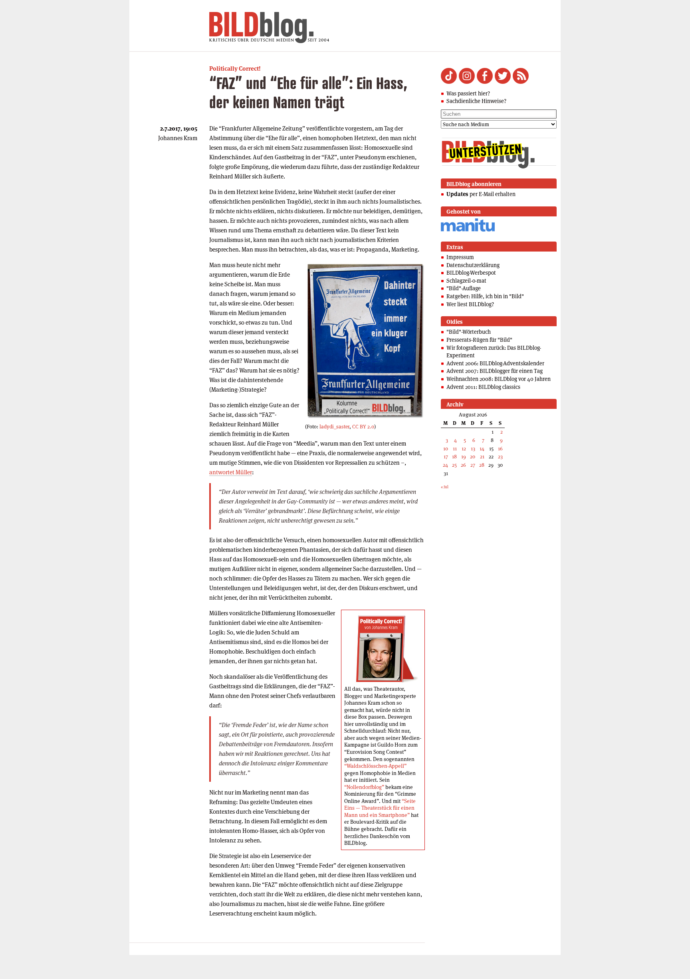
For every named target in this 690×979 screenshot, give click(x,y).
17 (446, 456)
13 (473, 448)
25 (454, 465)
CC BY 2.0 (363, 426)
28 (481, 465)
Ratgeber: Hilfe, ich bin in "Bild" (485, 296)
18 (454, 456)
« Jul (444, 487)
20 (472, 456)
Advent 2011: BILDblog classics (483, 386)
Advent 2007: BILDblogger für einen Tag (494, 371)
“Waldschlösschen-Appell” (375, 766)
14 (482, 448)
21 (482, 456)
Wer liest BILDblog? (470, 304)
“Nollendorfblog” (364, 787)
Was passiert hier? (468, 93)
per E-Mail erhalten (481, 194)
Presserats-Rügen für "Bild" (479, 339)
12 (464, 448)
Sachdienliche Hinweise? (476, 101)
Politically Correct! (235, 68)
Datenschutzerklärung (473, 265)
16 (500, 448)
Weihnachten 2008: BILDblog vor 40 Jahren (498, 378)
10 (445, 448)
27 (472, 465)
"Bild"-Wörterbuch (468, 331)
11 (455, 448)
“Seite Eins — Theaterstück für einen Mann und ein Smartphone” (380, 808)
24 (445, 465)
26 (463, 465)
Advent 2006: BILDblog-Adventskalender (495, 363)
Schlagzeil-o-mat (466, 280)
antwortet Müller (230, 472)
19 (463, 456)
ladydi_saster (334, 426)
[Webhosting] (468, 230)
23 (500, 456)
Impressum (460, 257)
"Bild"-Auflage (463, 288)
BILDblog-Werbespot (471, 272)
